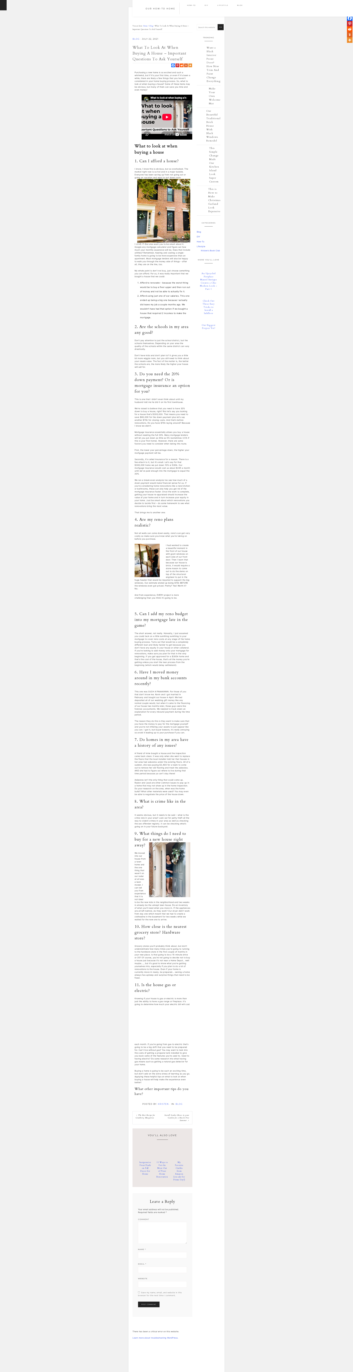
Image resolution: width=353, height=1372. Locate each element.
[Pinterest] (177, 65)
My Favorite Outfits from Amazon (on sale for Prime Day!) (179, 1171)
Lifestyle (201, 246)
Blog (136, 39)
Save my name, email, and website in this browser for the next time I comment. (160, 1294)
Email (142, 1264)
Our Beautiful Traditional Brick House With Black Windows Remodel (213, 125)
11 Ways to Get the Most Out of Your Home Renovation (162, 1169)
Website (143, 1278)
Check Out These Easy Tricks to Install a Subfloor (209, 307)
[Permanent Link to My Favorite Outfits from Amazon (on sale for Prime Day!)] (179, 1157)
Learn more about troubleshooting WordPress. (155, 1338)
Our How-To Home (160, 8)
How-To (200, 241)
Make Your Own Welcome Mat (215, 96)
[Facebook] (173, 65)
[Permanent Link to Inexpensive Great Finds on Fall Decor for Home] (145, 1157)
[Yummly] (186, 65)
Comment (143, 1219)
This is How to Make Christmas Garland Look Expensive (214, 200)
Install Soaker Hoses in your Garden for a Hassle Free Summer (177, 1118)
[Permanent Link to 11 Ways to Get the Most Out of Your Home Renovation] (162, 1157)
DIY (198, 236)
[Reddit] (182, 65)
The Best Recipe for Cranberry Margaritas (145, 1116)
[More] (190, 65)
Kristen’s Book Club (210, 250)
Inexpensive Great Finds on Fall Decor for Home (145, 1168)
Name (142, 1249)
